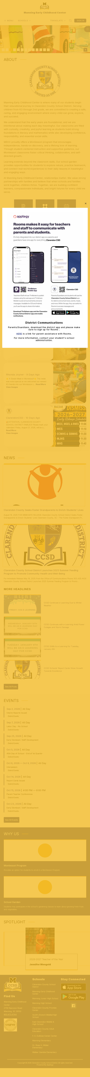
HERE (19, 334)
